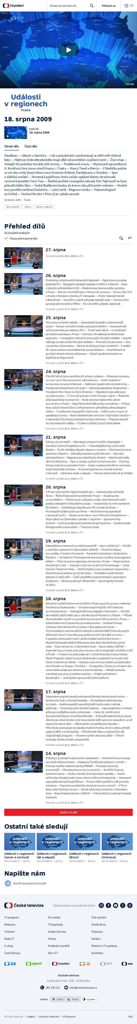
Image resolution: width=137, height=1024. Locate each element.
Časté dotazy (12, 953)
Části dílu (30, 146)
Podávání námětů (58, 946)
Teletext (9, 931)
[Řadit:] (130, 238)
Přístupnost (69, 1016)
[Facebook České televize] (108, 905)
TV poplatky (55, 924)
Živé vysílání (99, 917)
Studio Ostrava (57, 931)
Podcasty (97, 931)
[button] (68, 50)
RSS (131, 1016)
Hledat (92, 6)
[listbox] (73, 999)
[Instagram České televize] (101, 905)
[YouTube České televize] (115, 905)
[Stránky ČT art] (106, 964)
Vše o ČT (53, 953)
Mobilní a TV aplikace (104, 946)
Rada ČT (9, 938)
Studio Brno (99, 924)
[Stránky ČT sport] (34, 964)
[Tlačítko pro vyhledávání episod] (121, 238)
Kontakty (97, 953)
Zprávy (27, 206)
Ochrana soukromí (49, 1016)
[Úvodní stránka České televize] (24, 905)
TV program (11, 917)
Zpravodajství (13, 206)
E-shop (8, 946)
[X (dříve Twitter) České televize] (123, 905)
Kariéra (96, 938)
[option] (57, 999)
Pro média (54, 917)
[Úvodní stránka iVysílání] (16, 6)
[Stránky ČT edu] (127, 964)
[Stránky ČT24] (10, 964)
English (31, 1016)
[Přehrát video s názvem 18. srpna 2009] (68, 50)
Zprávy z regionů (44, 206)
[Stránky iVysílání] (61, 964)
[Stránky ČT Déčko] (85, 964)
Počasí (52, 938)
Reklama (9, 924)
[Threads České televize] (130, 905)
